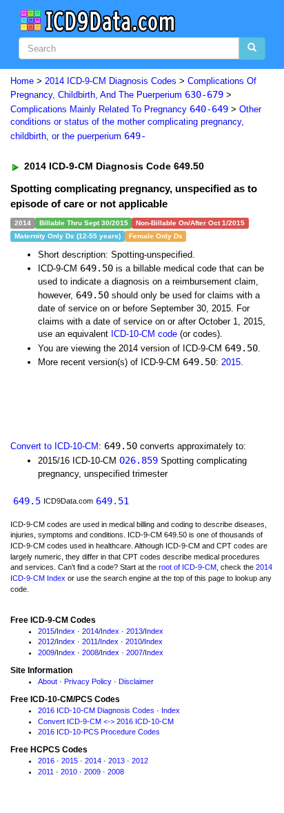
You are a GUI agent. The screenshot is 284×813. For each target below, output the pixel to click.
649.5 (27, 500)
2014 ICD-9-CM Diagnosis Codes (110, 81)
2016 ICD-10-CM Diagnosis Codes (96, 710)
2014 (90, 631)
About (47, 681)
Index (66, 631)
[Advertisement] (110, 403)
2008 (90, 652)
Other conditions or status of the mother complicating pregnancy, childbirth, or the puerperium (135, 122)
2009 (46, 652)
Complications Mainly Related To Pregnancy (119, 109)
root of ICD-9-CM (187, 567)
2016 (46, 761)
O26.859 (138, 460)
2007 (134, 652)
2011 (90, 641)
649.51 (112, 500)
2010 (133, 641)
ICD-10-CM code (144, 334)
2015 (231, 362)
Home (22, 81)
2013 (134, 631)
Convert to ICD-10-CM (54, 446)
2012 (46, 641)
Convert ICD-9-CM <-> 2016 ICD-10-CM (106, 721)
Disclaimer (136, 681)
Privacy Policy (88, 681)
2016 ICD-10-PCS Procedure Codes (99, 732)
